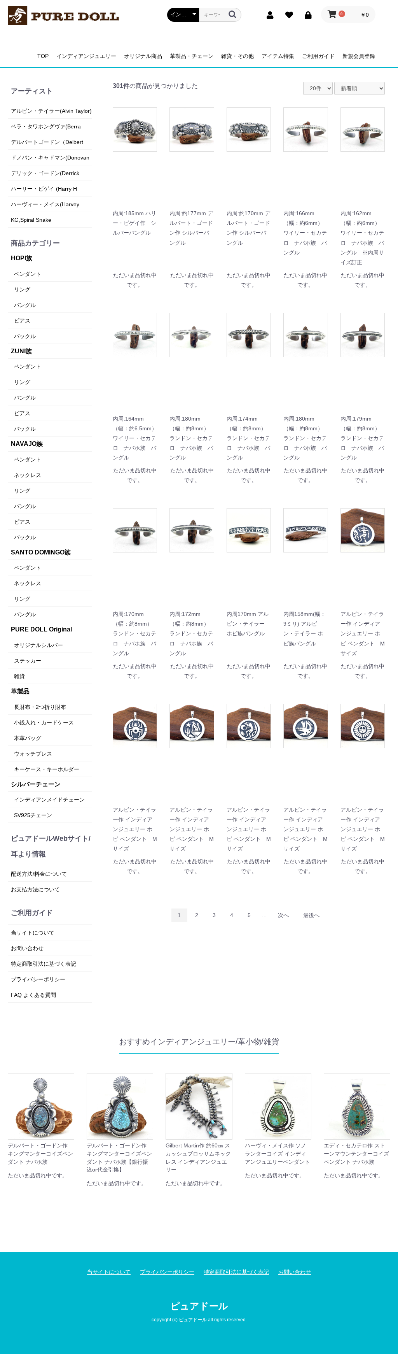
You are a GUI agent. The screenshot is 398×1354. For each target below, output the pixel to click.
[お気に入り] (287, 14)
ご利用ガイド (318, 56)
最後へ (311, 915)
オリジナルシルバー (38, 645)
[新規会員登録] (268, 14)
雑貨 (19, 676)
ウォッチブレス (33, 754)
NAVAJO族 (27, 443)
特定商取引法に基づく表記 (43, 964)
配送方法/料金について (39, 874)
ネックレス (27, 475)
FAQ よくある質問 (33, 995)
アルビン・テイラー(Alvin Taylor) (51, 111)
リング (22, 289)
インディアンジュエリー (86, 56)
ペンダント (27, 274)
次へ (283, 915)
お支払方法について (35, 889)
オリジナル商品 (143, 56)
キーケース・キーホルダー (46, 769)
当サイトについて (32, 933)
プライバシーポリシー (38, 979)
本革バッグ (27, 738)
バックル (25, 336)
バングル (25, 305)
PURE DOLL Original (41, 629)
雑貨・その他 (237, 56)
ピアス (22, 320)
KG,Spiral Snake (31, 220)
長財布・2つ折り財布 (40, 707)
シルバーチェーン (36, 784)
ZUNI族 (21, 351)
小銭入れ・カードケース (44, 722)
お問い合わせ (27, 948)
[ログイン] (306, 14)
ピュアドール (199, 1306)
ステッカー (27, 661)
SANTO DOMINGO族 (41, 552)
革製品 (20, 691)
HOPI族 (21, 258)
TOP (43, 56)
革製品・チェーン (191, 56)
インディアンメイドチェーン (49, 799)
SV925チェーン (33, 815)
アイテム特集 (278, 56)
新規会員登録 (358, 56)
